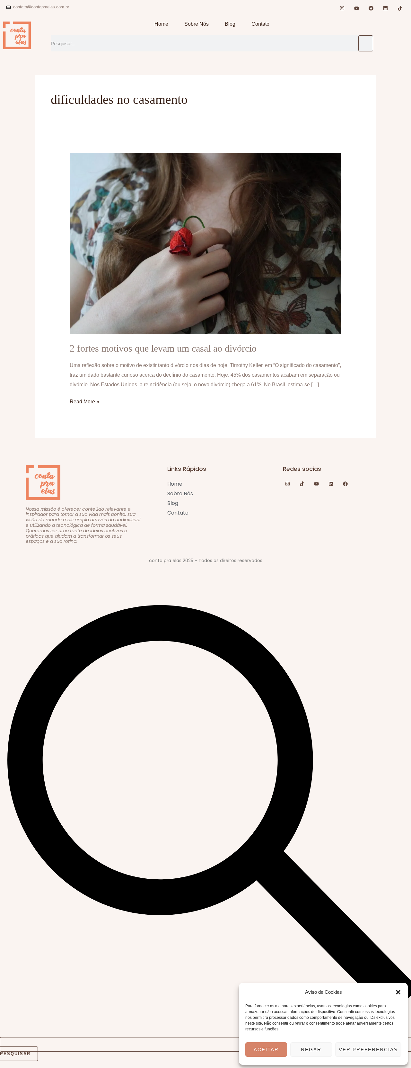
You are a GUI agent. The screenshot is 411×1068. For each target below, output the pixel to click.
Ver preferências (368, 1049)
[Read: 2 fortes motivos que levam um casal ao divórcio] (206, 243)
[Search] (365, 43)
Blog (230, 24)
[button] (398, 992)
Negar (311, 1049)
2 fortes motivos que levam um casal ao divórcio (163, 348)
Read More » (84, 400)
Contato (260, 24)
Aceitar (266, 1049)
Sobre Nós (196, 24)
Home (161, 24)
